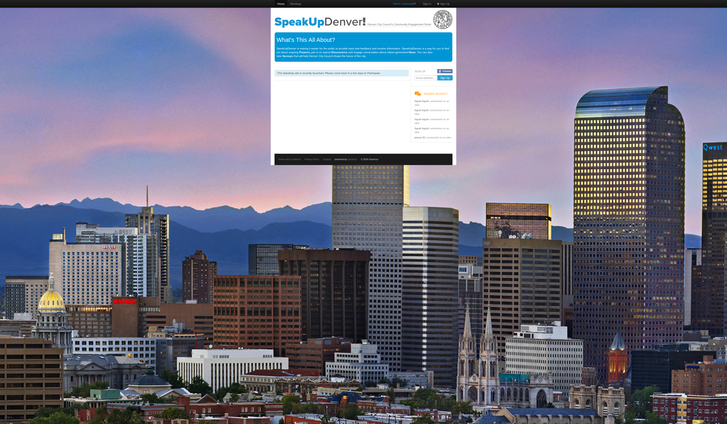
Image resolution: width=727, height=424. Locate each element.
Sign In (427, 3)
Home (281, 3)
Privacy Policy (312, 159)
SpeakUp (352, 159)
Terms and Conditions (289, 159)
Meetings (295, 3)
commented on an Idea (438, 137)
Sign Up (444, 3)
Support (327, 159)
